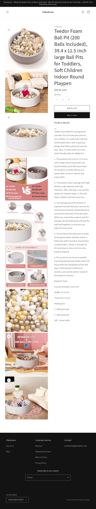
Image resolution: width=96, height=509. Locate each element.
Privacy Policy (40, 463)
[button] (7, 12)
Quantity (57, 95)
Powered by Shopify (84, 500)
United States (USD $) (16, 500)
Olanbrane (74, 500)
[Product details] (55, 128)
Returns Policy (41, 457)
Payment (38, 446)
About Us (10, 446)
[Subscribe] (67, 477)
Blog (8, 451)
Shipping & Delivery (43, 451)
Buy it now (72, 115)
